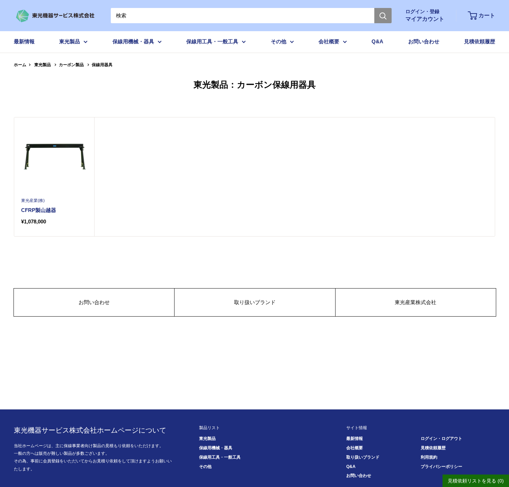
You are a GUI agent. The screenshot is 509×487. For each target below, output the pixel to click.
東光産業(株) (33, 200)
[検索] (383, 15)
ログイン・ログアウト (441, 438)
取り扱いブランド (255, 302)
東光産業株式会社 (415, 302)
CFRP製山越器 (38, 210)
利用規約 (429, 457)
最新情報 (24, 41)
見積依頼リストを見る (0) (476, 481)
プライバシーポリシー (441, 466)
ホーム (20, 64)
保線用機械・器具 (133, 41)
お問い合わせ (423, 41)
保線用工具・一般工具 (212, 41)
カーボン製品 (71, 64)
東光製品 (69, 41)
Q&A (377, 41)
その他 (278, 41)
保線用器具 (102, 64)
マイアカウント (424, 19)
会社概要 (329, 41)
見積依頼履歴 (479, 41)
